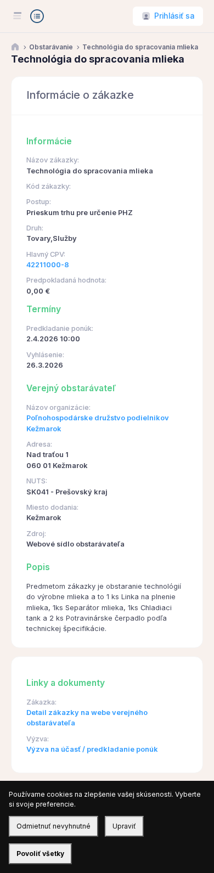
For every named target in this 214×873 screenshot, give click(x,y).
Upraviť (124, 826)
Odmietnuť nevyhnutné (53, 826)
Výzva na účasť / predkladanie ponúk (92, 749)
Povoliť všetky (40, 853)
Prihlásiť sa (174, 16)
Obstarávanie (51, 47)
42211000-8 (47, 265)
